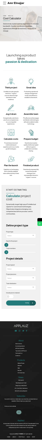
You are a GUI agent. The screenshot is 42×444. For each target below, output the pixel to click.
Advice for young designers (21, 390)
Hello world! (21, 380)
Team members (11, 248)
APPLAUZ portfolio (19, 348)
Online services (21, 372)
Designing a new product (21, 385)
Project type (9, 232)
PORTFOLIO (22, 437)
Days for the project (11, 241)
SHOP (33, 437)
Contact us (17, 355)
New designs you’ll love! (21, 382)
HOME (8, 437)
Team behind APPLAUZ (21, 350)
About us (10, 15)
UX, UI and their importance (21, 388)
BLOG (28, 437)
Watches (20, 365)
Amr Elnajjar (16, 3)
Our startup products (20, 346)
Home (4, 15)
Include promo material (13, 293)
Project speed (10, 265)
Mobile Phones (21, 363)
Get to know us (18, 343)
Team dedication (11, 283)
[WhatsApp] (39, 223)
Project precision (11, 274)
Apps (19, 368)
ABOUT (14, 437)
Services (19, 370)
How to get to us (18, 353)
